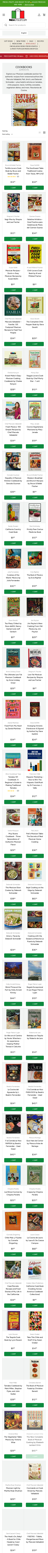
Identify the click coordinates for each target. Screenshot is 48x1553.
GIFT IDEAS (8, 41)
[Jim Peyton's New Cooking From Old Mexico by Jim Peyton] (35, 606)
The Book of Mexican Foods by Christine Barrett (34, 1388)
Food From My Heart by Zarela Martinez (13, 727)
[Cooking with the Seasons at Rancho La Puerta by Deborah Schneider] (35, 919)
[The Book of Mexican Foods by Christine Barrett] (35, 1369)
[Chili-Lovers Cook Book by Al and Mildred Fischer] (35, 254)
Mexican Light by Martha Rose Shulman (13, 1489)
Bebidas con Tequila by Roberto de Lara (35, 1036)
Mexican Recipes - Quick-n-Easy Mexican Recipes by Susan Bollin (13, 274)
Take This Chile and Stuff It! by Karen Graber (35, 1340)
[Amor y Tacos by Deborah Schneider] (13, 919)
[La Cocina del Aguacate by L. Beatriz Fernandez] (13, 1073)
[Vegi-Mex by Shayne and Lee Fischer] (13, 202)
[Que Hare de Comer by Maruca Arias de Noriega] (35, 1124)
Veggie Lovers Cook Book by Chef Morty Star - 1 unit (34, 378)
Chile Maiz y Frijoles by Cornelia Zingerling (13, 1240)
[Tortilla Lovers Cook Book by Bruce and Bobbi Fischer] (13, 151)
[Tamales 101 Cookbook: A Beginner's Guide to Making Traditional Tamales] (13, 760)
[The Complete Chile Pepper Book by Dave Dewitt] (35, 305)
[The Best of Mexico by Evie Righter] (35, 558)
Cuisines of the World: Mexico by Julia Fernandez (13, 578)
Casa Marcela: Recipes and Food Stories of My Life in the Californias (13, 1290)
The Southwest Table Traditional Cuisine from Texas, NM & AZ (35, 171)
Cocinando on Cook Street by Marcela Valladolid (35, 1491)
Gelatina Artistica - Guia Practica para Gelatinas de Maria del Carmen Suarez (35, 223)
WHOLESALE (31, 44)
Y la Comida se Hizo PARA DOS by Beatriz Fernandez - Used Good (35, 1093)
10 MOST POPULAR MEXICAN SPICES (24, 49)
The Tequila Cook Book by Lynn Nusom (13, 1338)
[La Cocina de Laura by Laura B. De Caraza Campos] (35, 1221)
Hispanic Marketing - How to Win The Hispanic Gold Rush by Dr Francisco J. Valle (35, 782)
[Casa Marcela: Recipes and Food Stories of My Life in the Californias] (13, 1269)
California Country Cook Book (13, 530)
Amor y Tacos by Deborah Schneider (13, 937)
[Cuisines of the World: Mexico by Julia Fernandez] (13, 558)
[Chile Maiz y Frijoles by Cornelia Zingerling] (13, 1221)
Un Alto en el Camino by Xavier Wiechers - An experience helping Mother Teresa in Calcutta (13, 1041)
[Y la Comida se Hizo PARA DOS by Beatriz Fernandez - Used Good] (35, 1073)
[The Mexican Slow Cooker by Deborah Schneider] (13, 871)
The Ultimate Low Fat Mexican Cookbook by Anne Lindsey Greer (13, 679)
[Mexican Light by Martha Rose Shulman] (13, 1471)
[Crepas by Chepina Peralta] (35, 1175)
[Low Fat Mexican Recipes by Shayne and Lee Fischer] (35, 658)
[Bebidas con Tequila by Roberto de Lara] (35, 1019)
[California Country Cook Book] (13, 512)
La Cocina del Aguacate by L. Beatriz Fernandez (13, 1092)
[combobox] (24, 25)
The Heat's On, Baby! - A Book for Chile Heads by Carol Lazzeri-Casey (13, 1540)
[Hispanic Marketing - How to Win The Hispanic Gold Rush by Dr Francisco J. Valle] (35, 760)
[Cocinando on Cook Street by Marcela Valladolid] (35, 1471)
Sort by (5, 131)
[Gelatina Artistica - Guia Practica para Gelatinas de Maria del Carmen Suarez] (35, 202)
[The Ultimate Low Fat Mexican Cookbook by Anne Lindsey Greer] (13, 658)
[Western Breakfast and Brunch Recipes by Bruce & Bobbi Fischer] (35, 461)
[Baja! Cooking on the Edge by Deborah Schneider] (35, 871)
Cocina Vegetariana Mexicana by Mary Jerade (35, 429)
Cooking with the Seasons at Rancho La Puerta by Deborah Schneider (35, 940)
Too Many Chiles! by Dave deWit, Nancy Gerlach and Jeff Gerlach (13, 627)
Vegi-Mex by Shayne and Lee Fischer (13, 220)
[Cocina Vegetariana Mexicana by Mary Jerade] (35, 410)
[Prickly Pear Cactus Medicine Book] (35, 512)
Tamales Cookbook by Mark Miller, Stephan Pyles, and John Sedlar (13, 1390)
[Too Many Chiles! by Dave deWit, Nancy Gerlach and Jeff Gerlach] (13, 606)
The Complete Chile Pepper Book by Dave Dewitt (35, 324)
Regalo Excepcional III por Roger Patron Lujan (35, 990)
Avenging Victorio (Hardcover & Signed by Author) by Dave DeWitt (35, 730)
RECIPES (40, 41)
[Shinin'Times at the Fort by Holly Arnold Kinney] (13, 970)
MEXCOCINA (17, 44)
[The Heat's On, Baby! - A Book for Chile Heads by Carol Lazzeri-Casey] (13, 1519)
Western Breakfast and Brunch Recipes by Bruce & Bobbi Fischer (35, 482)
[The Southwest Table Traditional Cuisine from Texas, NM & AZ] (35, 151)
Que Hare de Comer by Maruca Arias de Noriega (34, 1143)
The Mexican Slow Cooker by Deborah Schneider (13, 890)
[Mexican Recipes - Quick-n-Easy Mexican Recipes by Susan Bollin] (13, 254)
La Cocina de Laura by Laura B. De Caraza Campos (35, 1240)
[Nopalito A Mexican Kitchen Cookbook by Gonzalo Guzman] (13, 461)
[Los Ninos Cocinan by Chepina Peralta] (13, 1175)
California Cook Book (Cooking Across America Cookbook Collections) (35, 1290)
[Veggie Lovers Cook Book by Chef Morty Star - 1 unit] (35, 359)
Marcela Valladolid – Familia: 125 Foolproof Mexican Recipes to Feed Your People (13, 327)
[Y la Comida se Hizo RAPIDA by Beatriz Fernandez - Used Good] (13, 1124)
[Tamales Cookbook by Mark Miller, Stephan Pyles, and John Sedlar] (13, 1369)
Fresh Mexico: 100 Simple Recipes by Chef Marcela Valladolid (13, 431)
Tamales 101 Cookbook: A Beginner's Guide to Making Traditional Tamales (13, 782)
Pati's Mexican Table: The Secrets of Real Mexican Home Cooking (34, 838)
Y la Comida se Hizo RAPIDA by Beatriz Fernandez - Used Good (13, 1145)
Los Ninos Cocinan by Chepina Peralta (13, 1193)
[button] (44, 14)
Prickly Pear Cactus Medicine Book (35, 530)
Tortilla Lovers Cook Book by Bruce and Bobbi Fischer (13, 171)
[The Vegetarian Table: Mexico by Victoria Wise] (13, 1420)
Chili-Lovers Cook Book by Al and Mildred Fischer (34, 273)
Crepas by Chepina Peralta (35, 1193)
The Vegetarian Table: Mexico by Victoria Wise (13, 1439)
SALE (31, 41)
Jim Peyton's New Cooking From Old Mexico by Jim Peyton (34, 627)
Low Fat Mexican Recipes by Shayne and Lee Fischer (35, 677)
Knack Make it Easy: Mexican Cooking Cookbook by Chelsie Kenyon (13, 380)
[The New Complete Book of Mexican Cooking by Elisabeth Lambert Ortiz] (35, 1420)
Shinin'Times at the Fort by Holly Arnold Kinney (13, 990)
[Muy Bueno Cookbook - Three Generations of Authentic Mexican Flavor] (13, 817)
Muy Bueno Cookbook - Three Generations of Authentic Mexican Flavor (13, 839)
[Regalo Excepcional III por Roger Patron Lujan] (35, 970)
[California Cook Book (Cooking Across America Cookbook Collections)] (35, 1269)
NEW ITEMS (21, 41)
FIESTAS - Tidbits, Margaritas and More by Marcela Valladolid (35, 1539)
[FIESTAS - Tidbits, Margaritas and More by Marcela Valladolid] (35, 1519)
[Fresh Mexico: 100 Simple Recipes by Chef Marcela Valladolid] (13, 410)
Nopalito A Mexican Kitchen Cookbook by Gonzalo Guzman (13, 481)
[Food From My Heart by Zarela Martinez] (13, 709)
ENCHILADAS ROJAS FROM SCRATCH (24, 46)
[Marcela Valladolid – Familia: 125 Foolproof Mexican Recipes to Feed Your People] (13, 305)
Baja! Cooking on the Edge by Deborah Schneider (34, 890)
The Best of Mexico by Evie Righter (35, 576)
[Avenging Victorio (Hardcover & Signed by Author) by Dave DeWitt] (35, 709)
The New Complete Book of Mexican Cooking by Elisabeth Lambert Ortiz (35, 1441)
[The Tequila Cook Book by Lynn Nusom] (13, 1320)
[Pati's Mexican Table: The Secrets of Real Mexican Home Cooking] (35, 817)
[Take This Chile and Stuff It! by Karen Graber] (35, 1320)
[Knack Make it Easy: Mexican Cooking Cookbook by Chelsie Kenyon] (13, 359)
